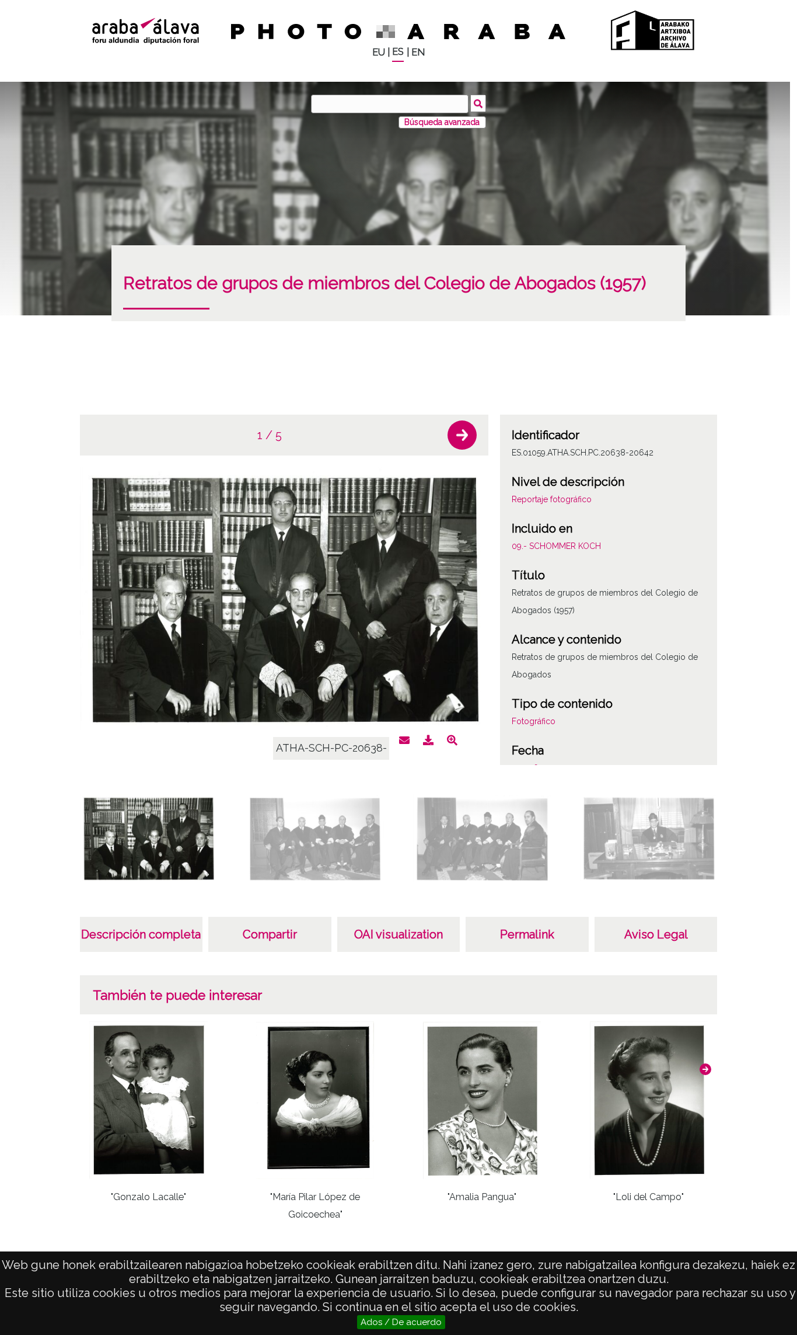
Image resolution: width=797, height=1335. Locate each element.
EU (378, 52)
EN (418, 52)
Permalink (527, 934)
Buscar (478, 103)
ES (398, 51)
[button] (462, 435)
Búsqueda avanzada (442, 122)
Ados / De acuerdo (401, 1322)
